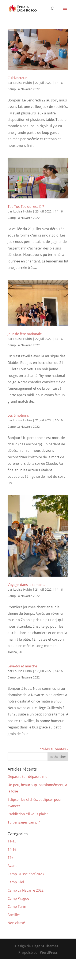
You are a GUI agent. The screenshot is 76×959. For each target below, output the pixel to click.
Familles (14, 914)
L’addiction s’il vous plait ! (28, 814)
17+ (10, 857)
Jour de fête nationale (25, 334)
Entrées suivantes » (53, 749)
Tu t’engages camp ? (24, 822)
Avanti (13, 865)
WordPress (49, 952)
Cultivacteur (17, 78)
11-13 (12, 841)
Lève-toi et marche (22, 666)
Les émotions (18, 415)
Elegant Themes (45, 946)
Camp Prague (18, 898)
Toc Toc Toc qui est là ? (26, 206)
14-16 (59, 83)
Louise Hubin (22, 83)
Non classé (16, 923)
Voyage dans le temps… (26, 584)
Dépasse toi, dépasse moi (28, 776)
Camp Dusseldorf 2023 (26, 874)
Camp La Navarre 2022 (24, 89)
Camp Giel (16, 882)
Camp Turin (17, 906)
